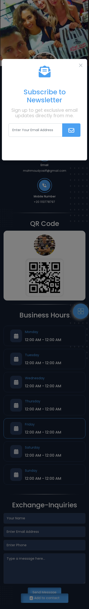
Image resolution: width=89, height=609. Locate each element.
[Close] (80, 65)
